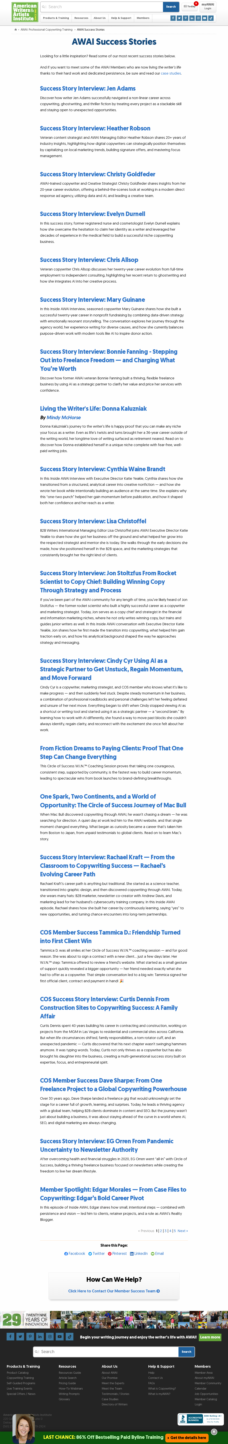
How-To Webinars (71, 1389)
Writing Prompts (69, 1394)
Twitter (99, 1253)
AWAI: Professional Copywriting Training (47, 30)
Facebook (77, 1253)
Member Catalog (206, 1399)
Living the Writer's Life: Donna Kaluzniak (93, 409)
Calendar (200, 1389)
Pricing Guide (67, 1383)
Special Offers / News (21, 1394)
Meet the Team (112, 1389)
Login (198, 1404)
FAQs (151, 1383)
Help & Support (121, 18)
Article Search (68, 1378)
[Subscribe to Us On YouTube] (204, 18)
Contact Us (155, 1378)
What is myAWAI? (159, 1394)
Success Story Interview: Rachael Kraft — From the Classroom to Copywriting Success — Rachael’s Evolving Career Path (107, 866)
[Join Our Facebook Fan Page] (173, 18)
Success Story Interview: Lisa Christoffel (93, 521)
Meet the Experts (113, 1383)
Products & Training (56, 18)
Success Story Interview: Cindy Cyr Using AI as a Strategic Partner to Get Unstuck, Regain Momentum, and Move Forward (111, 669)
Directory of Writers (115, 1404)
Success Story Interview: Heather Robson (95, 129)
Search (171, 7)
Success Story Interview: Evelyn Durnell (92, 214)
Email (159, 1253)
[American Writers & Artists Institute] (25, 11)
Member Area (204, 1373)
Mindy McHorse (63, 418)
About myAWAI (204, 1378)
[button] (190, 7)
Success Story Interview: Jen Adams (88, 89)
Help (151, 1373)
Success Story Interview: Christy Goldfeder (97, 174)
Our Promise (110, 1378)
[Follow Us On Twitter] (179, 18)
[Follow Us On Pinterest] (185, 18)
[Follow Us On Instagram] (198, 18)
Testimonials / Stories (115, 1394)
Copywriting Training (20, 1378)
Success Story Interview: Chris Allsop (89, 260)
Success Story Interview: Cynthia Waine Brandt (102, 469)
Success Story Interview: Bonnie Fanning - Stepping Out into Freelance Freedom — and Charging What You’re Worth (109, 360)
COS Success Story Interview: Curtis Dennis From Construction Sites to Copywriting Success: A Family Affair (109, 1007)
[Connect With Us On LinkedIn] (192, 18)
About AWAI (109, 1373)
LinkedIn (141, 1253)
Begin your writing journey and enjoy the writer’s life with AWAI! (150, 1337)
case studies (171, 73)
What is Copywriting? (162, 1389)
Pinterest (119, 1253)
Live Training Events (19, 1389)
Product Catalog (17, 1373)
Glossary (64, 1399)
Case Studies (110, 1399)
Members (143, 18)
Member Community (208, 1383)
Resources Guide (70, 1373)
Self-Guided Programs (21, 1383)
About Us (100, 18)
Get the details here (188, 1437)
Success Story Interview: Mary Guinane (92, 300)
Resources (81, 18)
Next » (183, 1231)
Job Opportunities (206, 1394)
